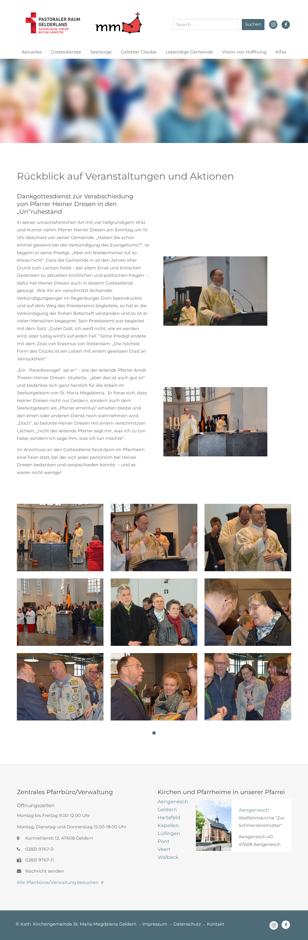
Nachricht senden (44, 871)
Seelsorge (101, 52)
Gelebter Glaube (138, 52)
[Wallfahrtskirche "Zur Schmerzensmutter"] (213, 825)
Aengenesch (254, 810)
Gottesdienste (66, 52)
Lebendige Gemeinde (189, 52)
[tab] (173, 801)
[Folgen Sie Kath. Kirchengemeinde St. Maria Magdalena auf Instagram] (273, 24)
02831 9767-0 (38, 849)
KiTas (281, 52)
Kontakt (215, 924)
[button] (154, 733)
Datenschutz (187, 924)
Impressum (154, 924)
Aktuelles (32, 52)
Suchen (253, 24)
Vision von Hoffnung (244, 52)
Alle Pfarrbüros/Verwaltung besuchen (58, 882)
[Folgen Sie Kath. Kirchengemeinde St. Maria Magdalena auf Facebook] (286, 24)
